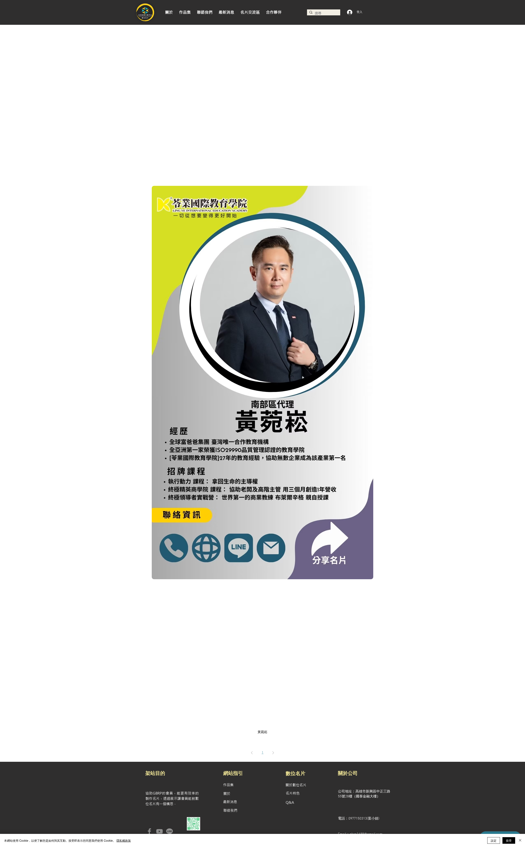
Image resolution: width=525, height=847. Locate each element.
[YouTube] (159, 831)
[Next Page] (273, 753)
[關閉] (520, 840)
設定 (493, 840)
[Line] (169, 831)
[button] (274, 12)
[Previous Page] (251, 753)
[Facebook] (149, 831)
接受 (509, 840)
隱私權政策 (123, 840)
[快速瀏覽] (262, 382)
